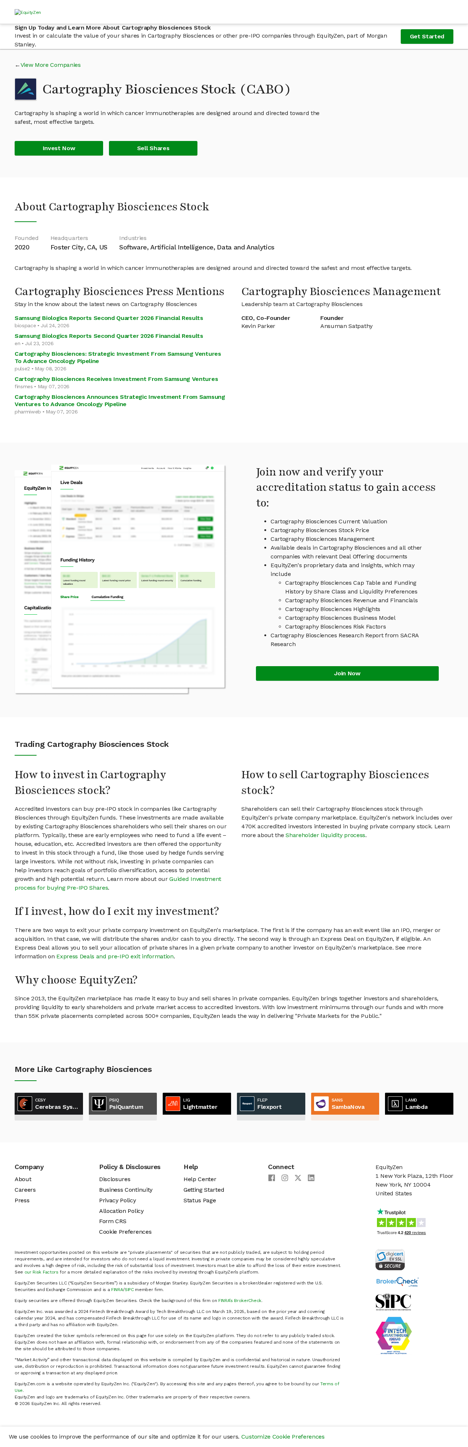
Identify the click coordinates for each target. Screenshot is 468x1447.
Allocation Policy (121, 1210)
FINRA (117, 1289)
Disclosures (114, 1179)
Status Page (200, 1200)
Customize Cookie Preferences (283, 1436)
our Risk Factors (41, 1272)
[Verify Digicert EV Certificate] (390, 1259)
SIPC (129, 1289)
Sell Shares (153, 148)
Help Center (200, 1179)
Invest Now (59, 148)
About (23, 1179)
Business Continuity (125, 1189)
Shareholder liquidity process (325, 835)
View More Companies (50, 64)
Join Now (347, 673)
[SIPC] (393, 1301)
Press (22, 1200)
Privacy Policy (117, 1200)
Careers (25, 1189)
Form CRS (112, 1221)
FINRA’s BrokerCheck (239, 1300)
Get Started (427, 36)
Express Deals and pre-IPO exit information (115, 956)
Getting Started (204, 1189)
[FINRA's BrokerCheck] (397, 1281)
